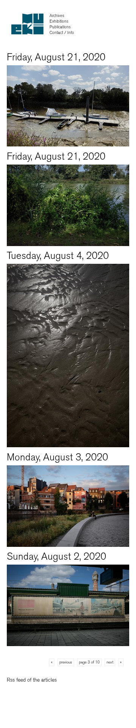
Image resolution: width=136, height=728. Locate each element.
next (110, 662)
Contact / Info (61, 32)
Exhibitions (58, 21)
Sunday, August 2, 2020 (56, 556)
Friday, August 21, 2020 (56, 57)
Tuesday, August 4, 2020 (58, 256)
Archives (56, 15)
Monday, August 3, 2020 (57, 457)
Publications (60, 27)
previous (65, 662)
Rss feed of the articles (32, 680)
